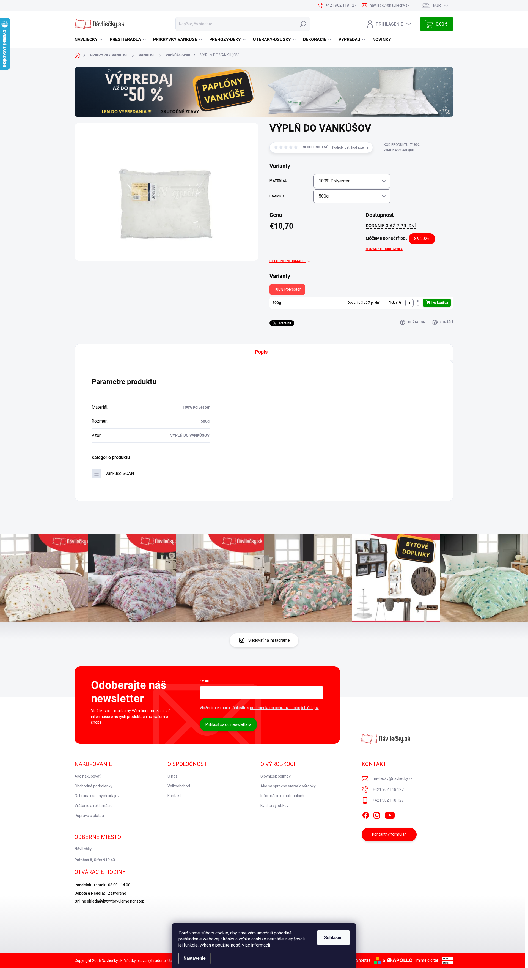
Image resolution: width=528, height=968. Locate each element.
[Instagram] (377, 814)
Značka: (400, 150)
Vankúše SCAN (119, 473)
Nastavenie (194, 958)
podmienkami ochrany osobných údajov (284, 708)
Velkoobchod (178, 786)
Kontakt (174, 796)
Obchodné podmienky (93, 786)
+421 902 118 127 (388, 789)
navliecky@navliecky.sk (393, 778)
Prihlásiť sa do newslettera (228, 724)
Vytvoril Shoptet (356, 960)
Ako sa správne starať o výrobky (288, 786)
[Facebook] (366, 814)
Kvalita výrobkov (274, 805)
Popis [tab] (261, 352)
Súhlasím (333, 937)
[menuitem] (89, 39)
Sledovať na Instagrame (269, 640)
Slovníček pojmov (275, 776)
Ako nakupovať (88, 776)
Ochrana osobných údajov (97, 796)
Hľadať (303, 24)
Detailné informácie (288, 261)
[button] (418, 301)
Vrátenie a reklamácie (93, 805)
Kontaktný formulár (389, 834)
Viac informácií (256, 945)
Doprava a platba (89, 815)
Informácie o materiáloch (282, 796)
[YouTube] (390, 814)
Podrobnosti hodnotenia (350, 147)
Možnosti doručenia (384, 249)
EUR (437, 5)
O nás (172, 776)
